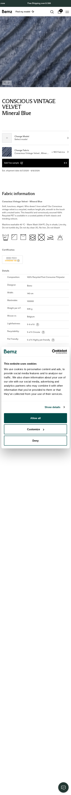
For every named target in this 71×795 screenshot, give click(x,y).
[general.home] (7, 11)
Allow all (35, 417)
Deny (35, 440)
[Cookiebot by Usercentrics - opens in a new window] (52, 351)
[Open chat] (63, 787)
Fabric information (18, 193)
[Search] (52, 12)
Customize (33, 429)
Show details (52, 407)
